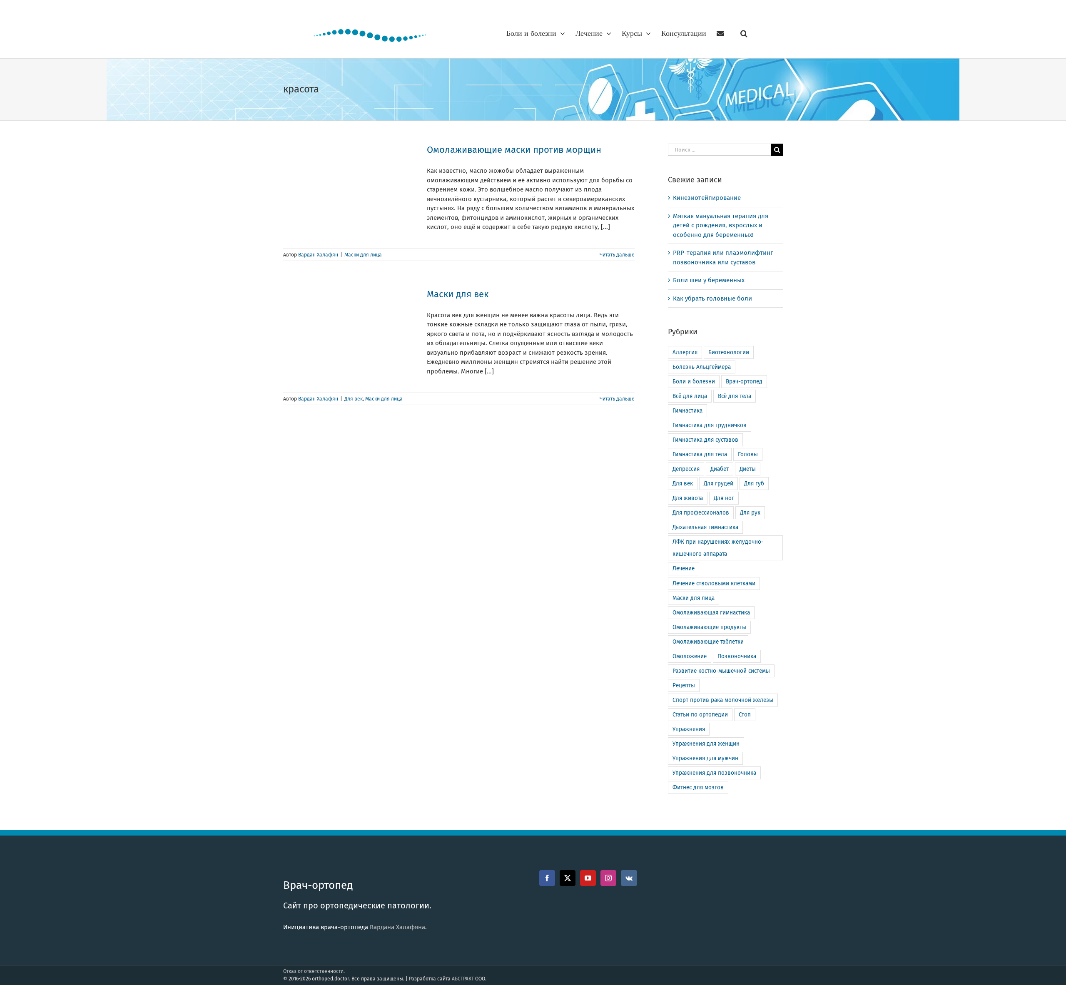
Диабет (719, 469)
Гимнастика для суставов (705, 439)
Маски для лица (363, 255)
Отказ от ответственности (313, 971)
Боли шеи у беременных (709, 280)
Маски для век (457, 294)
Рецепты (683, 685)
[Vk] (629, 878)
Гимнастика (687, 410)
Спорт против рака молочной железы (722, 700)
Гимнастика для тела (699, 454)
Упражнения (688, 729)
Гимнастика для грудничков (709, 425)
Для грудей (718, 483)
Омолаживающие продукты (709, 627)
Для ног (724, 498)
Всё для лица (689, 396)
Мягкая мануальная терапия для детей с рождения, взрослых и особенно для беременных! (720, 225)
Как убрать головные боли (712, 298)
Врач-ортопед (744, 381)
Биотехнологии (728, 352)
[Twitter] (567, 878)
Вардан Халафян (318, 255)
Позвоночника (736, 656)
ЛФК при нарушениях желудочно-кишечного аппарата (717, 547)
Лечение (683, 568)
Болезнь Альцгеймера (701, 367)
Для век (353, 399)
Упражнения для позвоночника (714, 772)
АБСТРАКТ (463, 979)
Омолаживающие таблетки (708, 641)
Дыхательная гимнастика (705, 527)
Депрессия (686, 469)
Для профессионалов (700, 512)
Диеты (748, 469)
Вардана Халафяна (397, 927)
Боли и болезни (693, 381)
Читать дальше (617, 255)
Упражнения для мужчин (705, 758)
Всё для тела (734, 396)
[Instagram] (608, 878)
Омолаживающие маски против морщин (514, 149)
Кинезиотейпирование (707, 197)
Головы (748, 454)
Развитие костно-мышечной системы (721, 670)
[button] (743, 33)
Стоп (745, 714)
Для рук (750, 512)
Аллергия (684, 352)
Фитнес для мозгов (698, 787)
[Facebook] (547, 878)
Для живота (687, 498)
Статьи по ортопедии (700, 714)
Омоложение (689, 656)
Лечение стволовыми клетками (713, 583)
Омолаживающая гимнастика (711, 612)
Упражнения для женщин (706, 743)
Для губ (754, 483)
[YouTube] (588, 878)
